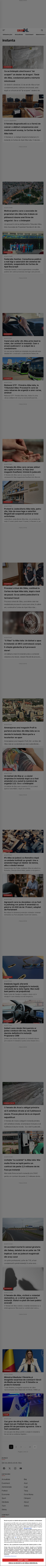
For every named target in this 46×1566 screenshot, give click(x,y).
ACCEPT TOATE (23, 1560)
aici (15, 1537)
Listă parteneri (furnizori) (10, 1556)
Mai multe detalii (28, 1528)
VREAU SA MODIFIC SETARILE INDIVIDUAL (23, 1563)
